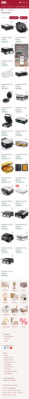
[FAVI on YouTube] (11, 348)
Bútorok (3, 6)
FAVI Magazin (7, 364)
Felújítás (14, 302)
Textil (23, 290)
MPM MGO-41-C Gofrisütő (8, 271)
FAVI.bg (5, 395)
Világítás (5, 302)
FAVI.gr (10, 395)
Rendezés (14, 17)
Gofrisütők (11, 10)
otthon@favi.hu (10, 336)
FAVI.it (9, 392)
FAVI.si (14, 395)
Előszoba (14, 326)
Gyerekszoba (6, 326)
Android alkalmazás (11, 380)
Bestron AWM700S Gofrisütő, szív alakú (12, 154)
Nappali (14, 314)
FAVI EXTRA (7, 369)
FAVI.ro (19, 390)
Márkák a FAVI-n (8, 359)
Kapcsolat (7, 338)
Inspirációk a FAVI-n (9, 362)
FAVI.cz (5, 390)
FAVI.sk (9, 390)
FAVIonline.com (7, 385)
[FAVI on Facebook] (5, 348)
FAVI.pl (14, 390)
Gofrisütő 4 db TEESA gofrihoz (10, 37)
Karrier (6, 341)
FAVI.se (14, 392)
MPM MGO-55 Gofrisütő (8, 224)
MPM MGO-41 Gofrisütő (22, 248)
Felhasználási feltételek (10, 371)
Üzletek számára (8, 366)
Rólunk (6, 355)
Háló (24, 314)
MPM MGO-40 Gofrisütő (8, 248)
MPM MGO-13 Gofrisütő (22, 107)
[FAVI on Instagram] (8, 348)
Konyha (24, 302)
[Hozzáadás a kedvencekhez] (12, 45)
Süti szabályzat (8, 373)
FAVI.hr (5, 392)
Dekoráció (9, 6)
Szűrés (24, 17)
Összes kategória (21, 6)
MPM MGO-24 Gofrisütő (8, 131)
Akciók (24, 326)
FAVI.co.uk (20, 392)
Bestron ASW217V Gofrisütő (9, 178)
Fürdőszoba (6, 314)
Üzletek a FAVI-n (8, 357)
